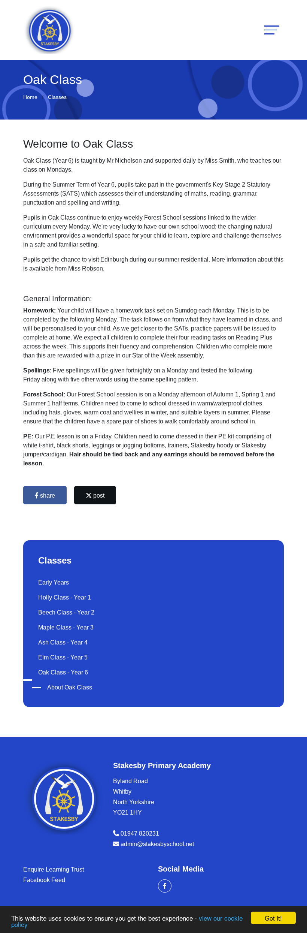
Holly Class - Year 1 (64, 597)
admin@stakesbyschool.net (157, 844)
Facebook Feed (44, 880)
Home (30, 97)
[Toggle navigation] (272, 30)
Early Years (53, 582)
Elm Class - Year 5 (63, 657)
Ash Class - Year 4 (63, 642)
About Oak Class (69, 687)
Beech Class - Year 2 (66, 612)
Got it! (273, 918)
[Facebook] (164, 886)
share (47, 495)
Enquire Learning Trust (53, 869)
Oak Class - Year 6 (63, 672)
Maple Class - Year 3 (66, 627)
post (98, 495)
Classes (57, 97)
